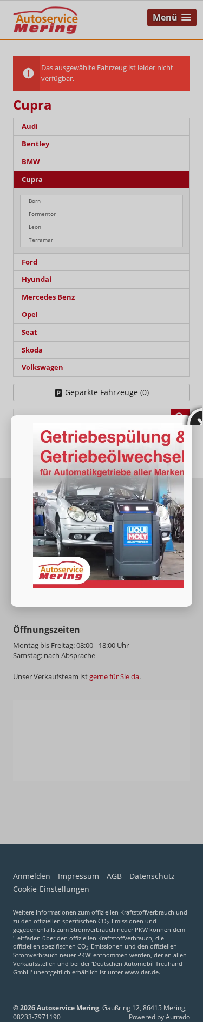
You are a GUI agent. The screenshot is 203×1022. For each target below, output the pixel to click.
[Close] (192, 415)
